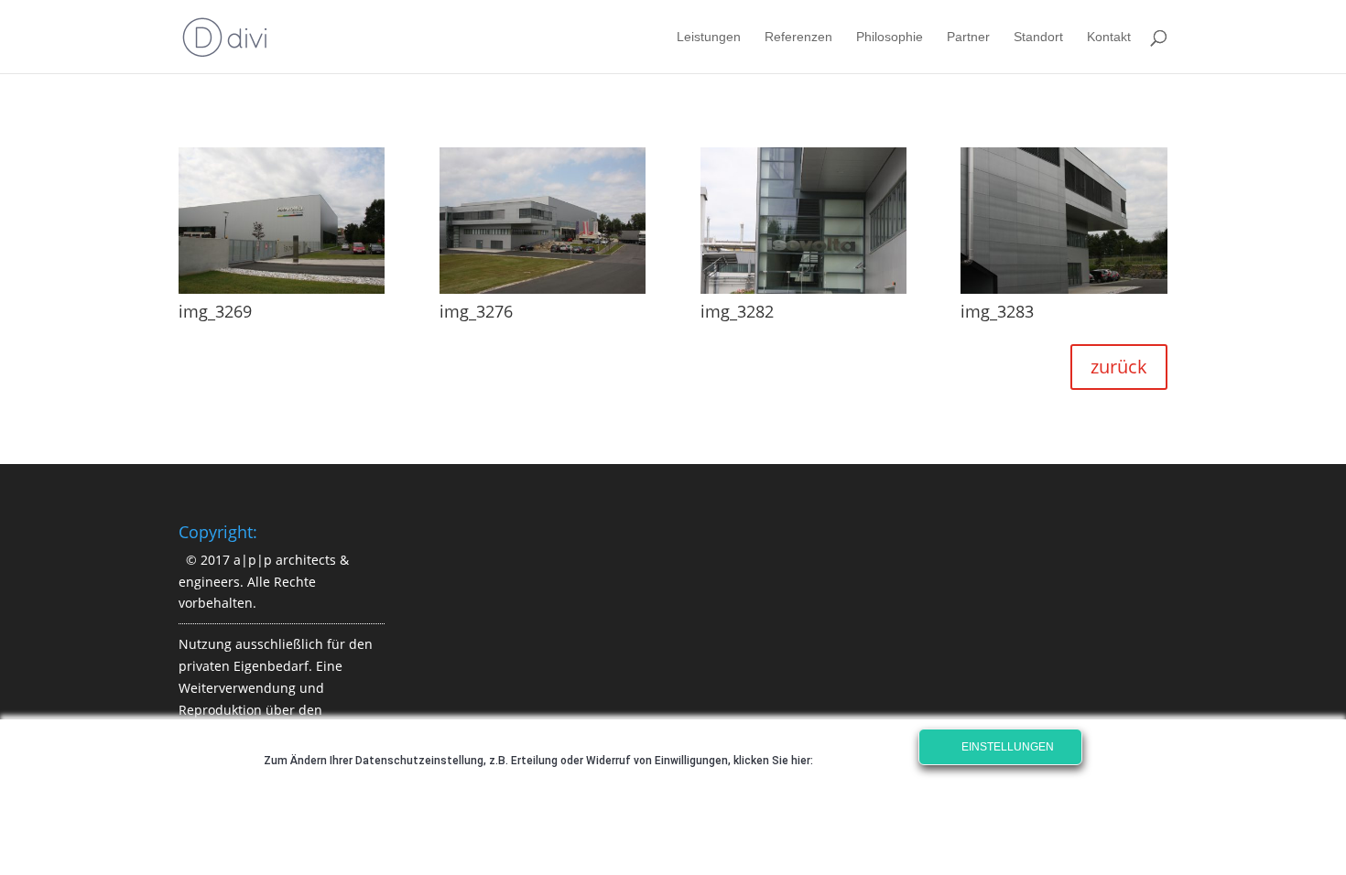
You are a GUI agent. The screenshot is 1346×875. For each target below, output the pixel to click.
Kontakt (1109, 37)
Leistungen (709, 37)
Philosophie (889, 37)
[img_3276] (543, 293)
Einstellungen (1006, 746)
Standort (1038, 37)
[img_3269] (282, 293)
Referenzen (798, 37)
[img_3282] (803, 293)
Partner (968, 37)
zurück (1119, 366)
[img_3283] (1064, 293)
